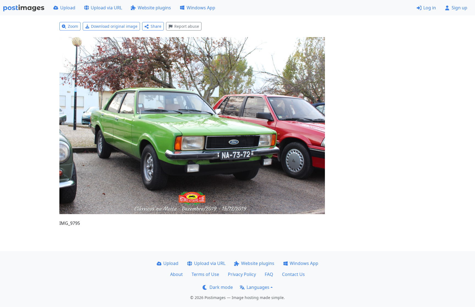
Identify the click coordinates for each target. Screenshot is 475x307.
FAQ (269, 274)
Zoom (73, 26)
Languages (258, 287)
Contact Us (293, 274)
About (176, 274)
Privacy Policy (242, 274)
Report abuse (186, 26)
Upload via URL (106, 8)
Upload (67, 8)
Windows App (201, 8)
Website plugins (154, 8)
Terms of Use (205, 274)
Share (156, 26)
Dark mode (221, 287)
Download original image (114, 26)
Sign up (459, 8)
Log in (429, 8)
